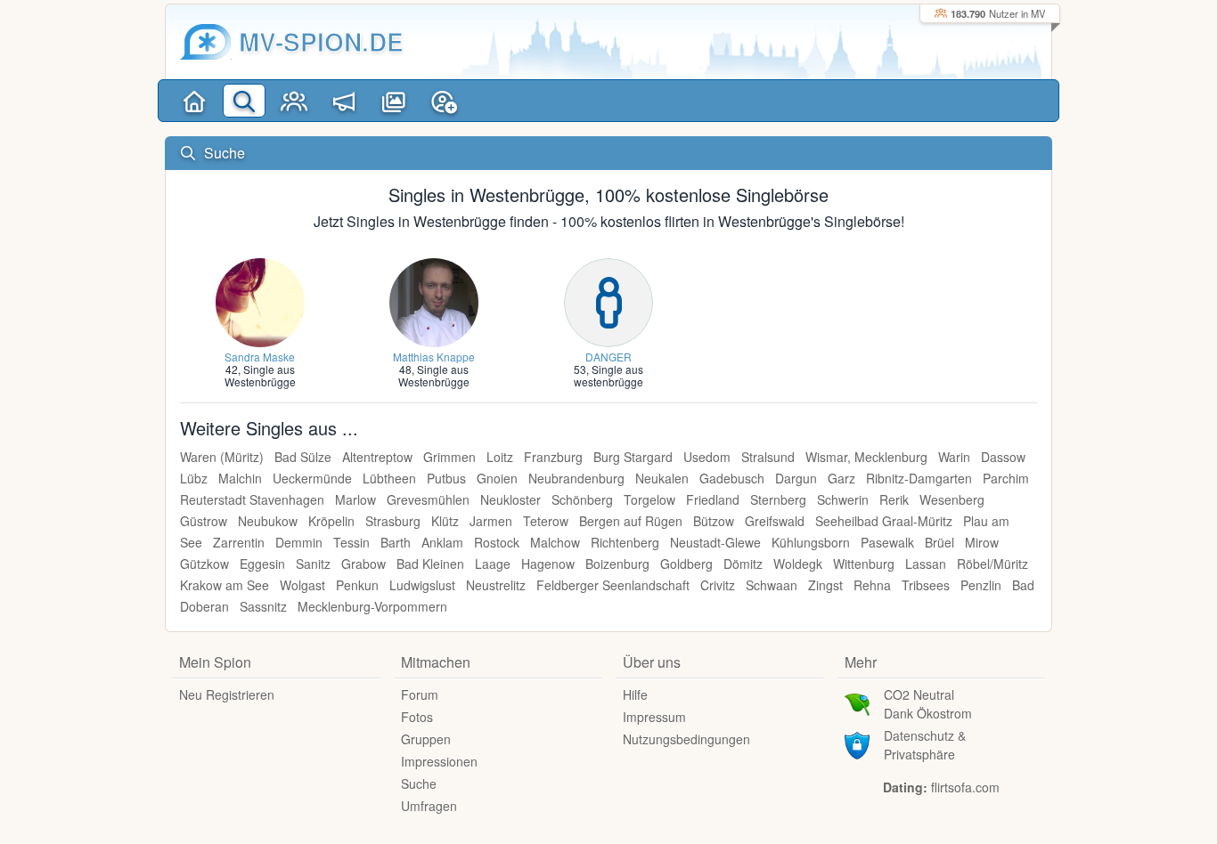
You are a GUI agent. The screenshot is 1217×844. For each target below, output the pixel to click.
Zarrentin (239, 542)
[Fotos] (393, 101)
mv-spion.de (321, 41)
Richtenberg (625, 542)
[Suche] (244, 101)
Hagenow (548, 563)
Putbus (446, 478)
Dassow (1003, 457)
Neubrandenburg (576, 478)
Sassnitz (263, 606)
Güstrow (203, 521)
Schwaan (771, 585)
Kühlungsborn (811, 542)
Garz (841, 478)
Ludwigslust (422, 585)
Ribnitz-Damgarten (919, 478)
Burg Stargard (633, 457)
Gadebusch (731, 478)
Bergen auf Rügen (630, 521)
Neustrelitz (496, 585)
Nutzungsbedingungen (686, 739)
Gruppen (426, 739)
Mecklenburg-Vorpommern (372, 606)
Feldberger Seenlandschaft (613, 585)
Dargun (796, 478)
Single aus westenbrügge (608, 375)
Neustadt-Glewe (715, 542)
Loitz (499, 457)
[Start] (194, 101)
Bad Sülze (302, 457)
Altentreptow (377, 457)
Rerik (894, 499)
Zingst (825, 585)
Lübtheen (389, 478)
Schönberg (582, 499)
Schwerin (843, 499)
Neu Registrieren (226, 694)
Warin (954, 457)
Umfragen (429, 806)
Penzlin (980, 585)
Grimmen (449, 457)
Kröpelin (331, 521)
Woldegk (797, 563)
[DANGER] (608, 300)
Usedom (707, 457)
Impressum (654, 717)
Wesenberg (951, 499)
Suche (419, 783)
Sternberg (778, 499)
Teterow (545, 521)
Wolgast (302, 585)
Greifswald (775, 521)
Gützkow (204, 563)
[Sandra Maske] (260, 300)
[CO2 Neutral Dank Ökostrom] (857, 702)
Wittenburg (863, 563)
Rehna (872, 585)
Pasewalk (887, 542)
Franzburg (553, 457)
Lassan (925, 563)
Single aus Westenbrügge (260, 375)
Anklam (442, 542)
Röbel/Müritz (992, 563)
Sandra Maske (260, 356)
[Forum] (344, 101)
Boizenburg (617, 563)
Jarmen (491, 521)
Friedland (712, 499)
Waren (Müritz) (222, 457)
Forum (419, 694)
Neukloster (510, 499)
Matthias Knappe (434, 356)
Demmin (299, 542)
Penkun (357, 585)
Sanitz (313, 563)
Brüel (939, 542)
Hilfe (635, 694)
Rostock (496, 542)
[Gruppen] (294, 101)
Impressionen (439, 761)
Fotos (417, 717)
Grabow (363, 563)
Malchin (240, 478)
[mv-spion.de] (206, 42)
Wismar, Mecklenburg (866, 457)
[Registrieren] (443, 101)
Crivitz (717, 585)
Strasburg (393, 521)
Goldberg (686, 563)
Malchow (555, 542)
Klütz (445, 521)
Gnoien (497, 478)
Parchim (1006, 478)
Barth (395, 542)
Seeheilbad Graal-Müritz (883, 521)
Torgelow (649, 499)
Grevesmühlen (428, 499)
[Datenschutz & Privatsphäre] (857, 743)
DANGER (608, 356)
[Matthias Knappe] (433, 300)
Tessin (351, 542)
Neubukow (268, 521)
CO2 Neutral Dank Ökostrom (928, 704)
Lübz (194, 478)
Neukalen (662, 478)
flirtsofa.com (965, 787)
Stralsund (768, 457)
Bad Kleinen (430, 563)
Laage (492, 563)
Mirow (982, 542)
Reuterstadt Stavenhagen (252, 499)
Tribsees (926, 585)
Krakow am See (224, 585)
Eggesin (262, 563)
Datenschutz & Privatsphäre (925, 744)
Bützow (713, 521)
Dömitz (743, 563)
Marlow (355, 499)
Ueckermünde (312, 478)
